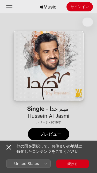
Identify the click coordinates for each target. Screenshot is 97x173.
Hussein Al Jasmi (48, 116)
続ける (73, 164)
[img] (48, 6)
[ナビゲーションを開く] (9, 6)
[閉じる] (8, 147)
